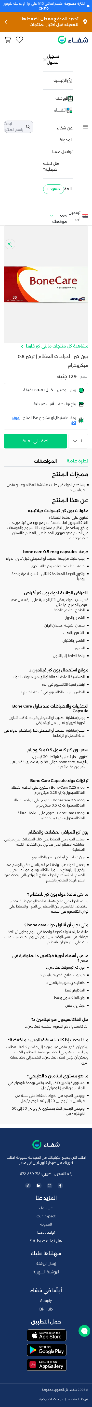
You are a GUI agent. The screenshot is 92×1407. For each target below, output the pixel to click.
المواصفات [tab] (45, 461)
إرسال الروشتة (46, 1263)
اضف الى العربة (35, 441)
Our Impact (46, 1216)
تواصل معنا (62, 151)
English (53, 189)
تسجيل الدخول (53, 59)
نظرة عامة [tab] (77, 461)
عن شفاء (65, 128)
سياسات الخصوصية (51, 1399)
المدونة (66, 140)
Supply (46, 1300)
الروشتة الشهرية (46, 1272)
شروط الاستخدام (78, 1399)
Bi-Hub (46, 1309)
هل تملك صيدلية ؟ (46, 1241)
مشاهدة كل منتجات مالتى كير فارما (56, 346)
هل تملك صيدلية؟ (51, 166)
